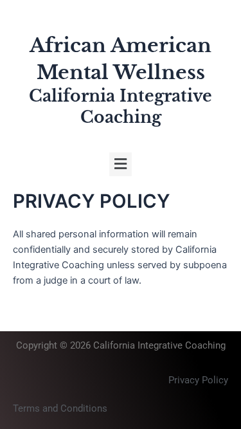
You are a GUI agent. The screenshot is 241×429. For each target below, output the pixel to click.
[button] (120, 164)
